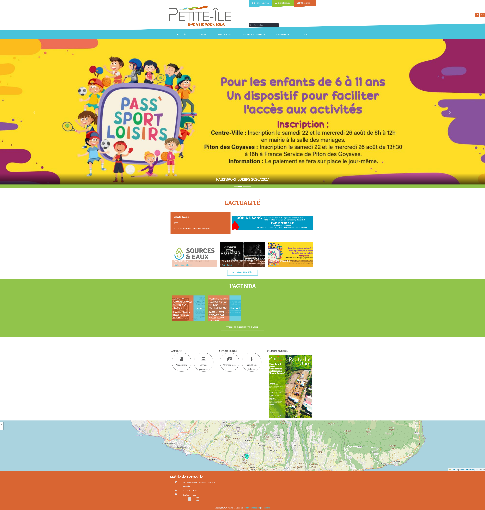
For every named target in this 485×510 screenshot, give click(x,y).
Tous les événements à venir (242, 327)
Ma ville (202, 34)
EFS (176, 223)
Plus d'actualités (242, 272)
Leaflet (454, 469)
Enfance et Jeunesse (254, 34)
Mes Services (225, 34)
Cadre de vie (282, 34)
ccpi (231, 265)
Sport (225, 265)
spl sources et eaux (183, 265)
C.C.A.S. (304, 34)
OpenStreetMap (468, 469)
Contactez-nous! (189, 495)
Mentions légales (252, 508)
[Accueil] (200, 16)
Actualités (180, 34)
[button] (247, 456)
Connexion (265, 508)
